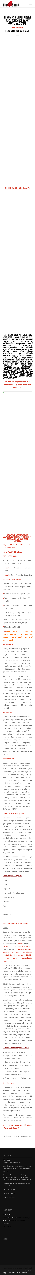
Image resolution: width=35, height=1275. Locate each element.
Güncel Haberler (7, 1226)
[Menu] (29, 3)
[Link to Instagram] (28, 1270)
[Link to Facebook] (25, 1270)
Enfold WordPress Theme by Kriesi (23, 1268)
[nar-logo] (14, 3)
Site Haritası (6, 1223)
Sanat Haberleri (17, 28)
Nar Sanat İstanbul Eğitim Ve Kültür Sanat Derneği (16, 1218)
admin (29, 1136)
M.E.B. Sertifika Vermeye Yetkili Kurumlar (14, 1220)
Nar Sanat (11, 1268)
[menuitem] (29, 3)
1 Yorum (16, 1136)
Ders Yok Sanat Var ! (17, 31)
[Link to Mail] (31, 1270)
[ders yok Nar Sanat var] (17, 108)
